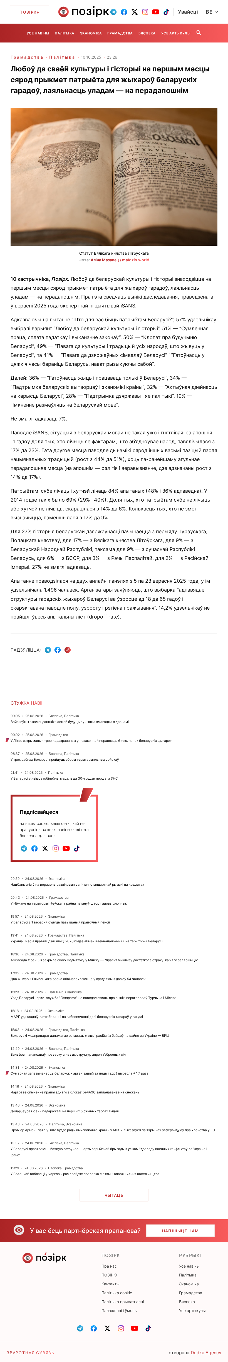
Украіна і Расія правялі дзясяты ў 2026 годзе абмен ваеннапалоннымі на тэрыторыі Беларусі (87, 941)
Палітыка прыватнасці (122, 1301)
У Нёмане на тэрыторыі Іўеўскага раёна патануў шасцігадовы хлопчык (69, 903)
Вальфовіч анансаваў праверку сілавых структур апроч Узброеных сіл (68, 1054)
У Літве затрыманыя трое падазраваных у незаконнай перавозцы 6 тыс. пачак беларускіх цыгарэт (91, 740)
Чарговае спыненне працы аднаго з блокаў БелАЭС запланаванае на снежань (75, 1092)
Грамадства (120, 33)
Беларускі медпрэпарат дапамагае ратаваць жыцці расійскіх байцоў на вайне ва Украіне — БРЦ (90, 1035)
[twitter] (134, 12)
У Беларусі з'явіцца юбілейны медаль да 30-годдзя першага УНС (64, 778)
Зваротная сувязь (30, 1352)
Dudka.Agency (206, 1352)
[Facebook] (57, 650)
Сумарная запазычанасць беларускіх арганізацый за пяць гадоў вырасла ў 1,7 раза (79, 1073)
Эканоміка (91, 33)
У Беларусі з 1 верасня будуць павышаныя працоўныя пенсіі (60, 922)
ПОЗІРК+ (109, 1275)
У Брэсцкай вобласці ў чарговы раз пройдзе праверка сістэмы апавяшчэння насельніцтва (85, 1174)
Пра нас (109, 1266)
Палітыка (64, 33)
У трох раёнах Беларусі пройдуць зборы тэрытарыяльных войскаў (65, 759)
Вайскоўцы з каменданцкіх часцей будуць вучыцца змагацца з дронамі (70, 722)
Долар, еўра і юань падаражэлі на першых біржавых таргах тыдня (65, 1111)
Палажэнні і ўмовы (119, 1310)
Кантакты (110, 1283)
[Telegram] (48, 650)
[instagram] (145, 12)
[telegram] (113, 12)
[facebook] (124, 12)
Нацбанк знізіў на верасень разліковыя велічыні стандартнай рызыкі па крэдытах (77, 884)
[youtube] (156, 12)
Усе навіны (38, 33)
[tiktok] (166, 12)
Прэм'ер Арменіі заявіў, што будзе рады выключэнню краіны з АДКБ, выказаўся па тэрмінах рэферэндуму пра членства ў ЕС (113, 1130)
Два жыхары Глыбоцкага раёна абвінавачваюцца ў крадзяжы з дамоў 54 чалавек (78, 979)
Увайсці (188, 12)
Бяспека (147, 33)
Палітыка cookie (116, 1292)
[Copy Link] (67, 650)
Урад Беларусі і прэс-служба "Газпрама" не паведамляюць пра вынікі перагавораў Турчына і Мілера (94, 998)
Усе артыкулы (175, 33)
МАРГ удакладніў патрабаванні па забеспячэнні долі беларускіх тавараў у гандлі (77, 1017)
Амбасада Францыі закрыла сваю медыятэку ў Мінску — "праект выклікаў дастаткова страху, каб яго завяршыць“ (104, 960)
